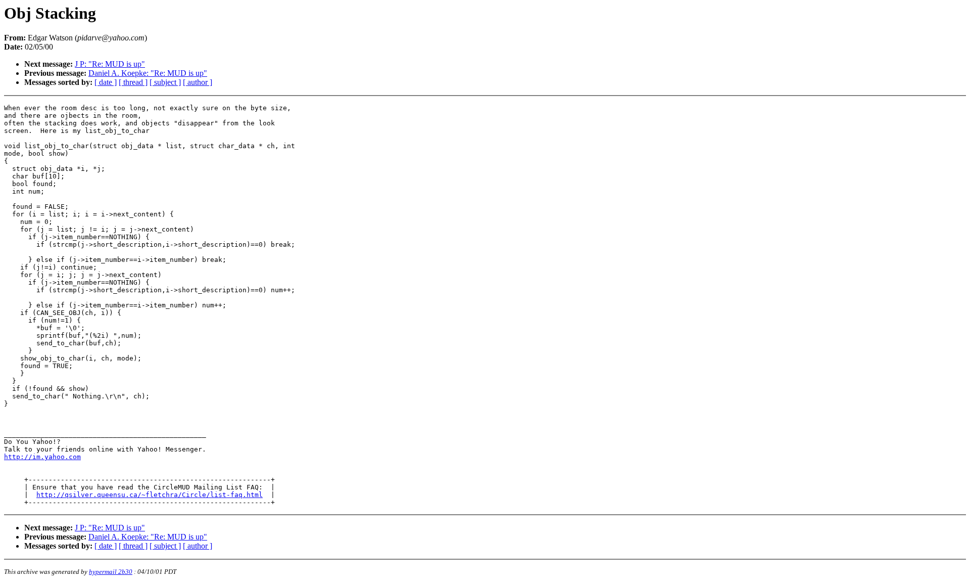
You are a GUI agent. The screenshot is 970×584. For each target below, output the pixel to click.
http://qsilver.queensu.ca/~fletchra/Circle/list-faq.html (149, 495)
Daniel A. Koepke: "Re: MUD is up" (147, 73)
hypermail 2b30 (110, 571)
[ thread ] (133, 82)
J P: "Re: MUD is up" (110, 64)
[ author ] (197, 82)
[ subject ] (165, 82)
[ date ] (105, 82)
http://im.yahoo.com (42, 457)
